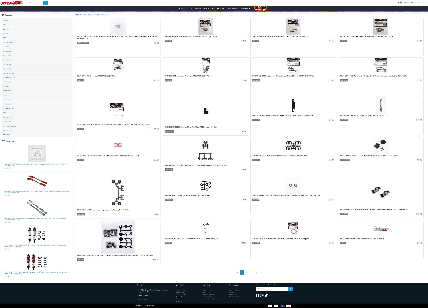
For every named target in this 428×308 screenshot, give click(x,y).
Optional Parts (179, 8)
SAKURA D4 (6, 29)
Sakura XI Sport (7, 51)
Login (414, 3)
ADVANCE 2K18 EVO (9, 77)
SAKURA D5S (7, 100)
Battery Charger (245, 8)
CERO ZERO (6, 135)
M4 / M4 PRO (7, 82)
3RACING (91, 15)
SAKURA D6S (7, 130)
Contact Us (179, 301)
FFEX (4, 38)
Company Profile (180, 290)
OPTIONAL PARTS (80, 15)
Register (422, 3)
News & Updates (180, 292)
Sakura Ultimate (7, 60)
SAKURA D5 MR (7, 117)
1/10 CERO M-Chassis (9, 126)
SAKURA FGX (7, 64)
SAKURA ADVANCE (102, 15)
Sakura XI (6, 47)
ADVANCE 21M (7, 104)
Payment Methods (234, 290)
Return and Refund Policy (209, 299)
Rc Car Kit (190, 8)
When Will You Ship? (208, 294)
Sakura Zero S (7, 55)
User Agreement (180, 299)
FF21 (4, 113)
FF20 (4, 95)
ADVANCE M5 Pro (8, 108)
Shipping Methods (207, 290)
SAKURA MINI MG (8, 73)
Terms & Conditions (181, 294)
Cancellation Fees (234, 297)
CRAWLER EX (7, 69)
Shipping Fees (206, 292)
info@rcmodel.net (142, 299)
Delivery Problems (207, 297)
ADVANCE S (6, 86)
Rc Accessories (208, 8)
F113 (4, 25)
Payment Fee (232, 294)
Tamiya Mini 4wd (232, 8)
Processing (232, 292)
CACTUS (5, 20)
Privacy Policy (179, 297)
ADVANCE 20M (7, 91)
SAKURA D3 (6, 33)
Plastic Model (220, 8)
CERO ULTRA (7, 122)
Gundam (198, 8)
